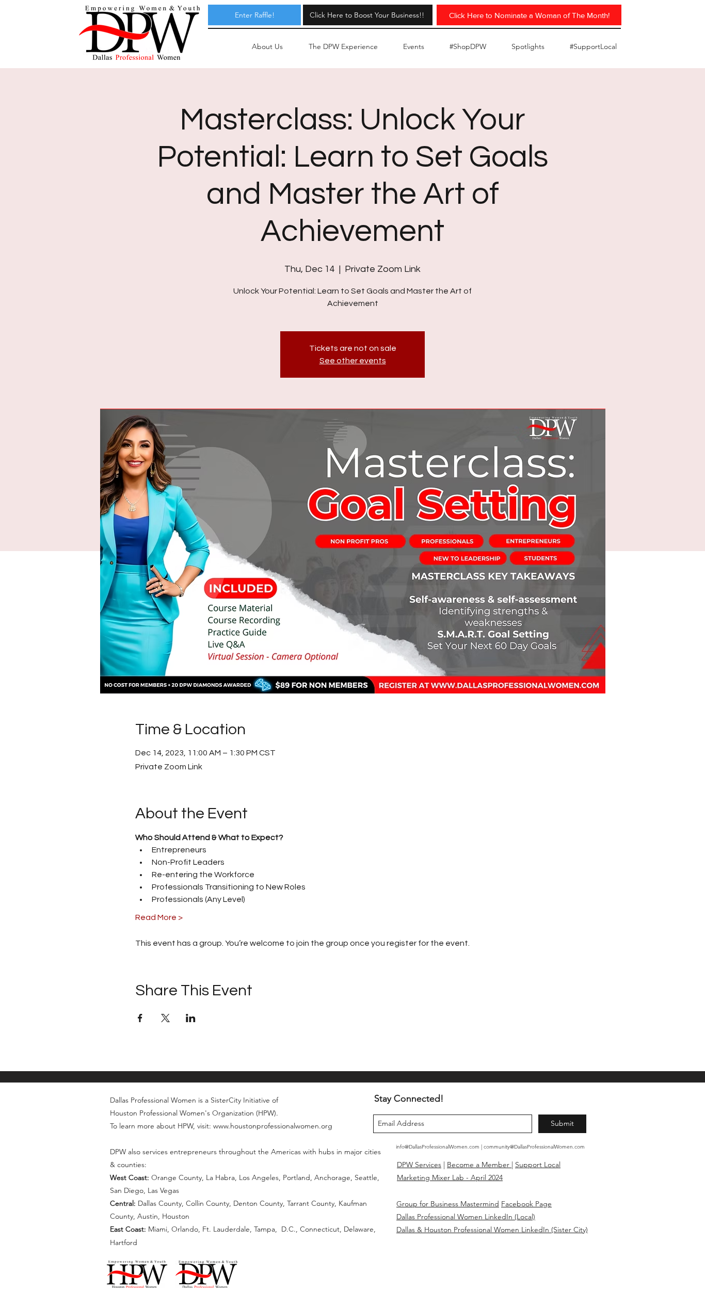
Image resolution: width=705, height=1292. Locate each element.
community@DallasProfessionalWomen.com (534, 1146)
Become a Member (479, 1164)
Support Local (537, 1164)
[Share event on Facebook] (140, 1018)
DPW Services (419, 1164)
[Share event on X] (165, 1018)
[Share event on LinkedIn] (191, 1018)
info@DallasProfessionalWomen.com (437, 1146)
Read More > (159, 917)
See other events (352, 361)
